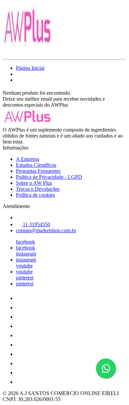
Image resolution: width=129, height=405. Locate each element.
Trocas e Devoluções (38, 189)
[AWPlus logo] (27, 50)
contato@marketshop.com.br (46, 230)
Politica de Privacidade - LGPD (49, 177)
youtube (24, 265)
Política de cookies (35, 195)
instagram (26, 253)
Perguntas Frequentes (38, 171)
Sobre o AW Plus (34, 183)
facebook (25, 242)
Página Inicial (30, 68)
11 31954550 (36, 224)
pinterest (24, 277)
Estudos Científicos (36, 165)
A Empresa (27, 159)
